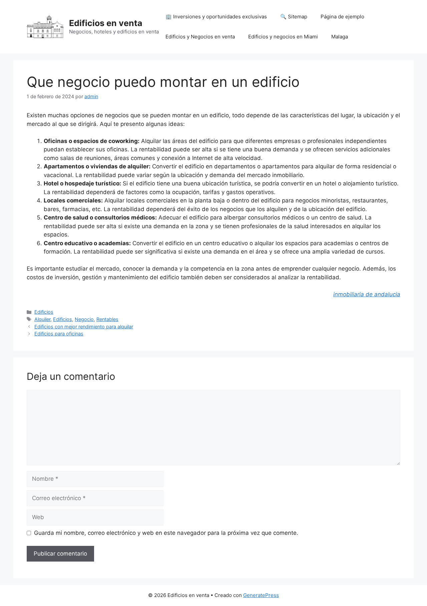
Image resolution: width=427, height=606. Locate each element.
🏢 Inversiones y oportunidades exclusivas (216, 16)
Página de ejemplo (342, 16)
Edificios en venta (105, 23)
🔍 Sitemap (293, 16)
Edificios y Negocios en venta (200, 36)
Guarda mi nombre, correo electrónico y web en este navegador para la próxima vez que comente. (166, 532)
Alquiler (42, 319)
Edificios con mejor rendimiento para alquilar (83, 326)
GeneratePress (261, 595)
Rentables (107, 319)
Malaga (339, 36)
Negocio (84, 319)
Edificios (43, 312)
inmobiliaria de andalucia (366, 294)
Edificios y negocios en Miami (283, 36)
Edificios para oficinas (58, 333)
